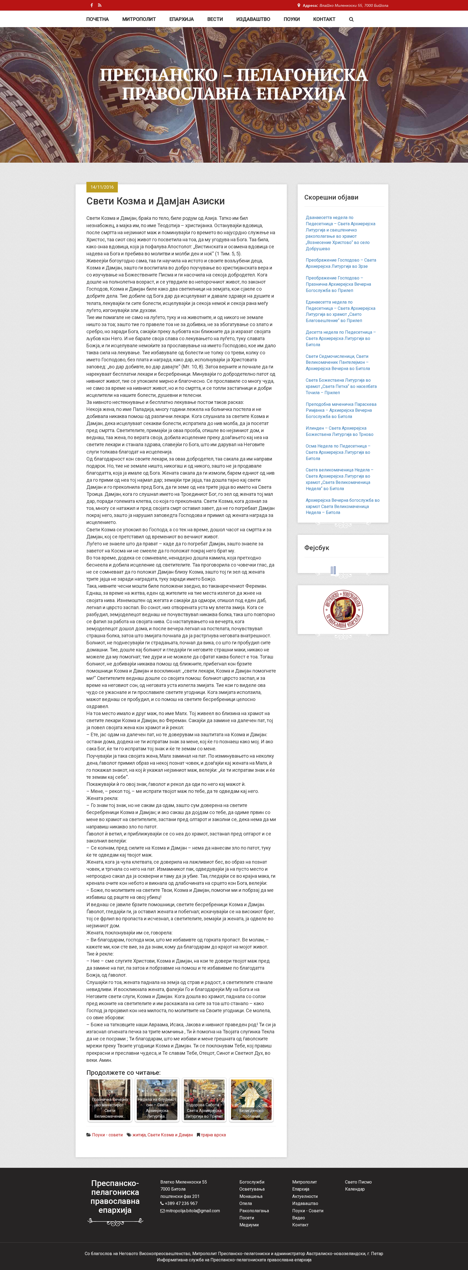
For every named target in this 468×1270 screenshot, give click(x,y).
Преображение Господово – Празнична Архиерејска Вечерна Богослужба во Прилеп (338, 284)
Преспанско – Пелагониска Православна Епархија (234, 83)
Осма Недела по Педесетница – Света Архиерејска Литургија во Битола (338, 452)
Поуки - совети (107, 1134)
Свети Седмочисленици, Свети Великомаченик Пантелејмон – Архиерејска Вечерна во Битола (338, 362)
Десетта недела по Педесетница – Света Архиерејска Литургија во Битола (341, 338)
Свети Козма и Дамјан (170, 1134)
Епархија (182, 19)
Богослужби (251, 1182)
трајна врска (213, 1134)
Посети (246, 1217)
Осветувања (252, 1189)
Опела (245, 1203)
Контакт (324, 19)
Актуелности (305, 1196)
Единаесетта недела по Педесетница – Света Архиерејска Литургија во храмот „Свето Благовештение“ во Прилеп (340, 311)
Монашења (250, 1196)
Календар (355, 1189)
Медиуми (249, 1224)
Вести (215, 19)
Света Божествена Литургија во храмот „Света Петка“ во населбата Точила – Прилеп (341, 386)
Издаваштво (253, 19)
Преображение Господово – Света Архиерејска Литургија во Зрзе (341, 263)
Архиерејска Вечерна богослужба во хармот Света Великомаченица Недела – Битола (343, 506)
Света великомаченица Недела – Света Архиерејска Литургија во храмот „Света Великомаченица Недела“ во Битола (339, 479)
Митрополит (139, 19)
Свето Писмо (358, 1182)
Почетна (97, 19)
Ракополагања (254, 1210)
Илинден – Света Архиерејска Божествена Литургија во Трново (339, 431)
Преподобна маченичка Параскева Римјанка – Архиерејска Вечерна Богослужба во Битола (341, 410)
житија (139, 1134)
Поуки (292, 19)
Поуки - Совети (307, 1210)
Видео (298, 1217)
